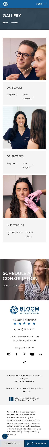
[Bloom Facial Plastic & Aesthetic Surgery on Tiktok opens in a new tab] (24, 362)
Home (5, 23)
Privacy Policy (36, 388)
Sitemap (25, 391)
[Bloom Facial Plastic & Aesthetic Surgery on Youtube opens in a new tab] (32, 354)
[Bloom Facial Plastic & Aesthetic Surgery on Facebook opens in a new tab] (16, 354)
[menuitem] (8, 354)
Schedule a (20, 276)
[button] (5, 436)
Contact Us (10, 285)
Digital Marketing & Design (27, 399)
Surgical (11, 94)
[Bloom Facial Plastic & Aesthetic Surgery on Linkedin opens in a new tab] (40, 354)
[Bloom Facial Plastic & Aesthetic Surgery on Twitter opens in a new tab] (24, 354)
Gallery (15, 23)
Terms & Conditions (16, 388)
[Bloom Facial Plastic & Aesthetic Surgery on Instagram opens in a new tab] (8, 354)
